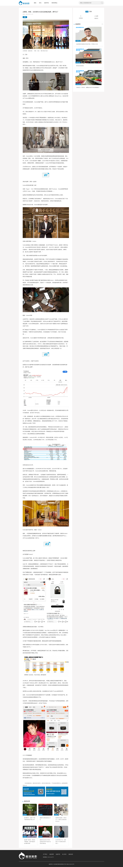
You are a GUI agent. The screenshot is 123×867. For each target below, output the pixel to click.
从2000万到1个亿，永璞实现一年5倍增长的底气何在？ (60, 841)
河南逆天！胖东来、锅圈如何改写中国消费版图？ (88, 87)
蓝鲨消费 (51, 854)
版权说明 (71, 854)
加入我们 (64, 854)
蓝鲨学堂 (58, 854)
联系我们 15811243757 (48, 857)
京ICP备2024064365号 (69, 864)
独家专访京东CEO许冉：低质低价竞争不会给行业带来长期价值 (45, 841)
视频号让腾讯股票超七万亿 (45, 818)
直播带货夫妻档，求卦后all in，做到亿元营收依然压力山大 (60, 819)
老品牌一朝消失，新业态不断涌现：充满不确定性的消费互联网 (29, 841)
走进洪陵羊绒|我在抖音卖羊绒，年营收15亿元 (87, 44)
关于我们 (45, 854)
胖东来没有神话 (80, 65)
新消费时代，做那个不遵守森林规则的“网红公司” (29, 818)
